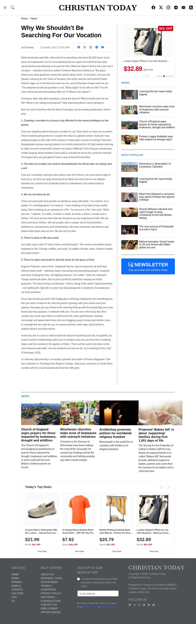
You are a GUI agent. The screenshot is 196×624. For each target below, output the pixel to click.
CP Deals (146, 75)
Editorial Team (51, 578)
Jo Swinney (27, 47)
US (13, 601)
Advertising (49, 582)
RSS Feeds (48, 597)
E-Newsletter (50, 601)
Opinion (16, 582)
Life (14, 597)
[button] (5, 8)
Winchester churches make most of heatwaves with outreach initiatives (78, 433)
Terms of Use (90, 607)
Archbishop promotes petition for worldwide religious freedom (115, 433)
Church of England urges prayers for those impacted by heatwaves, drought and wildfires (38, 435)
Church (17, 589)
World (16, 585)
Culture (17, 593)
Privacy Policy (51, 593)
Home (24, 18)
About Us (47, 574)
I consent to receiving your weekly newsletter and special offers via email (99, 583)
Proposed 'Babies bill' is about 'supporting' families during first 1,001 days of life (156, 435)
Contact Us (49, 604)
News (34, 18)
